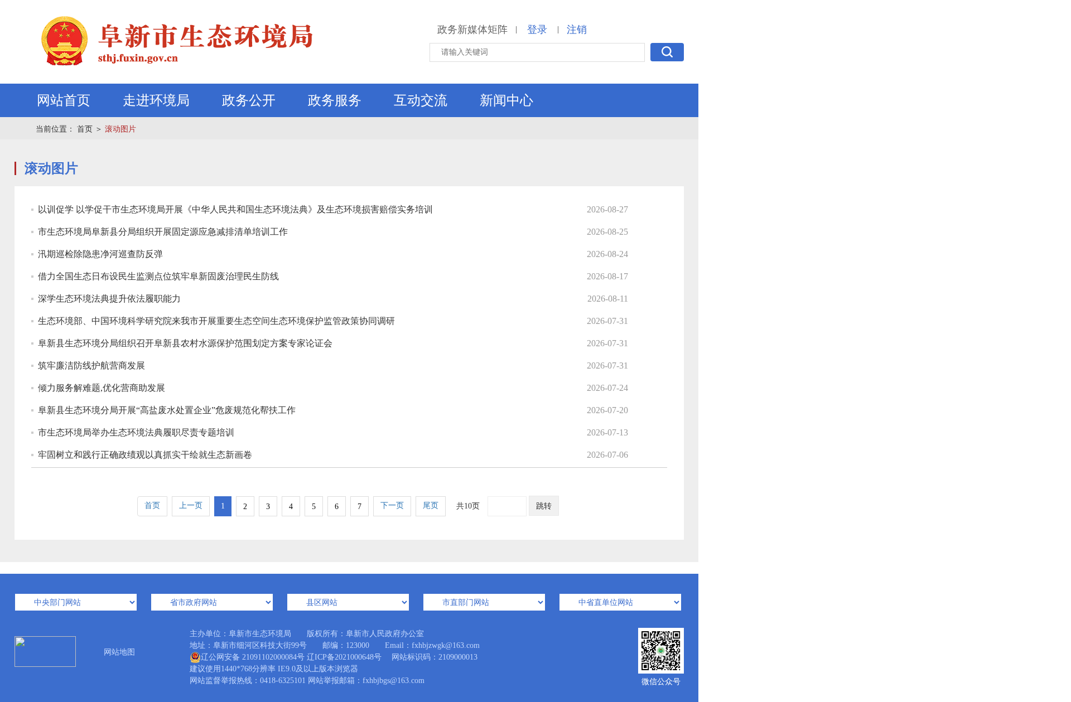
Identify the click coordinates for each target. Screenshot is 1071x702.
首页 (85, 129)
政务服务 (334, 100)
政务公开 (249, 100)
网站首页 (63, 100)
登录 (537, 29)
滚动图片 (120, 129)
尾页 (430, 505)
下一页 (392, 505)
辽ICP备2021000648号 (344, 657)
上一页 (190, 505)
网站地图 (119, 652)
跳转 (544, 506)
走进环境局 (156, 100)
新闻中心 (506, 100)
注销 (577, 29)
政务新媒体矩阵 (472, 29)
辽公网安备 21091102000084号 (253, 657)
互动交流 (420, 100)
